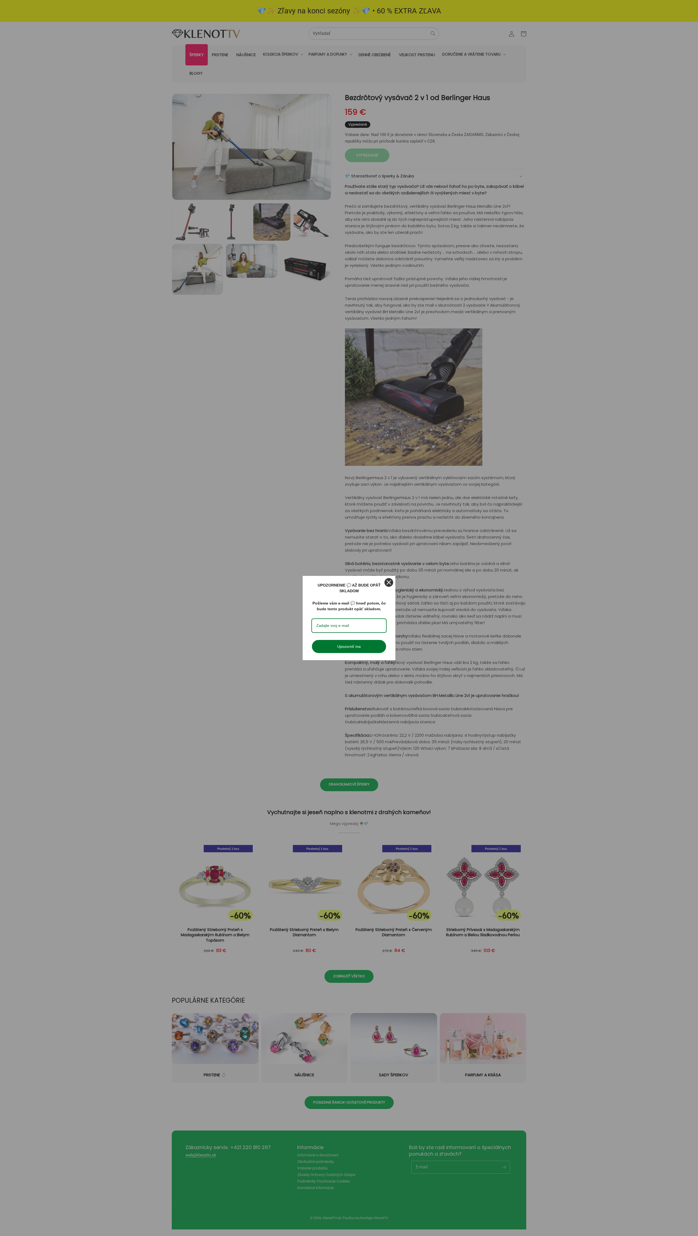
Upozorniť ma (349, 646)
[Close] (388, 582)
